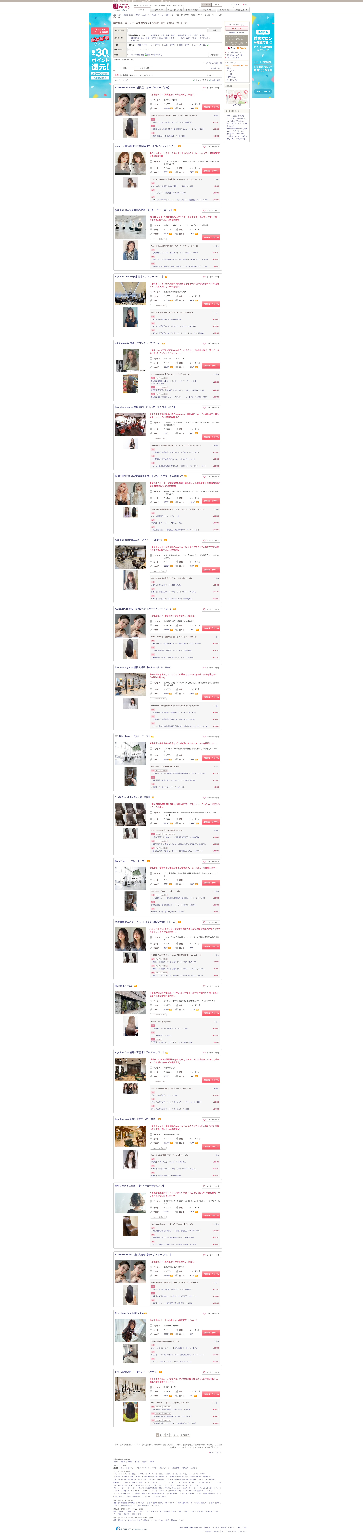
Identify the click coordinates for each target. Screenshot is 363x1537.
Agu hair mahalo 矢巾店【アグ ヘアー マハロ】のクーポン (172, 312)
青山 (135, 1511)
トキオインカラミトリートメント (209, 1488)
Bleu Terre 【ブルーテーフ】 (135, 736)
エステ (154, 1468)
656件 (192, 566)
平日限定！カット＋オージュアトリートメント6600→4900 (171, 1042)
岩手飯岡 (167, 1511)
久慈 (119, 1514)
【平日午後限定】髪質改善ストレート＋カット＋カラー (170, 1409)
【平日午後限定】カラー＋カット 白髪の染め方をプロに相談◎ (173, 1423)
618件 (192, 1143)
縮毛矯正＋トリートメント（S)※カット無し (166, 523)
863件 (166, 1212)
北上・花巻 (163, 38)
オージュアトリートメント (188, 1488)
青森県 (115, 1462)
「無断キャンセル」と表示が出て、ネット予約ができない (237, 137)
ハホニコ (144, 1491)
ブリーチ (170, 1479)
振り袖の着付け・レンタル (175, 1493)
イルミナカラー (171, 1476)
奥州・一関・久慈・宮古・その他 (183, 38)
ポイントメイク (128, 1493)
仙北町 (121, 1511)
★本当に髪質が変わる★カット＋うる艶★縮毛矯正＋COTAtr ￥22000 (175, 1231)
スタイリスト (231, 71)
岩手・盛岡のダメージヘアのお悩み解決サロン (193, 1503)
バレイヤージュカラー (194, 1476)
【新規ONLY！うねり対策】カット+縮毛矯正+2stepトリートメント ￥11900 (177, 129)
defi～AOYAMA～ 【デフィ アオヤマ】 (137, 1372)
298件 (166, 693)
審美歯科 (185, 1468)
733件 (192, 108)
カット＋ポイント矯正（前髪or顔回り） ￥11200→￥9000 (172, 186)
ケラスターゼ (117, 1491)
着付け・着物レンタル (143, 1493)
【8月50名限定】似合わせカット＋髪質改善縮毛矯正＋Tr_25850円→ (175, 837)
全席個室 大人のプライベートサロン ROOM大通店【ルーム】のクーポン (176, 955)
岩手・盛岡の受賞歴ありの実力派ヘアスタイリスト (129, 1503)
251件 (192, 367)
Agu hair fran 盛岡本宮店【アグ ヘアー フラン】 (140, 1052)
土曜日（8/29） (170, 45)
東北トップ (155, 15)
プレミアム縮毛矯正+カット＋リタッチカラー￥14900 (170, 1109)
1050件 (167, 300)
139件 (166, 1396)
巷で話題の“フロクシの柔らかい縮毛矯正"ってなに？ (173, 1320)
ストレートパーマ (210, 1479)
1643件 (167, 630)
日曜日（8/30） (185, 45)
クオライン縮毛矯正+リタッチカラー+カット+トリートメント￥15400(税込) (177, 333)
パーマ (201, 1479)
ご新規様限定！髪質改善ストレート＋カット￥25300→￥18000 (173, 780)
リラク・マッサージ (143, 1468)
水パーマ (135, 1482)
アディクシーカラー (119, 1479)
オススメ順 (144, 68)
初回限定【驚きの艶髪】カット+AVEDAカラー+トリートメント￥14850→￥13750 (179, 397)
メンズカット (126, 1474)
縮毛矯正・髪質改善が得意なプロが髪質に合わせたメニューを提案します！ (183, 743)
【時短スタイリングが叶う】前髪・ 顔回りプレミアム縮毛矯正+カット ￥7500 (179, 266)
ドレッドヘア (139, 1485)
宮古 (133, 1514)
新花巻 (201, 1511)
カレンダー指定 (200, 45)
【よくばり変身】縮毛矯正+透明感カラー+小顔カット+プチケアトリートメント (179, 466)
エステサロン (225, 10)
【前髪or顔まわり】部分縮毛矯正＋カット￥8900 (168, 136)
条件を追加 (214, 55)
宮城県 (130, 1462)
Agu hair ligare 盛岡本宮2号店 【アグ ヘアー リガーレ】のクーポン (175, 246)
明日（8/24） (156, 45)
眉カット (179, 1474)
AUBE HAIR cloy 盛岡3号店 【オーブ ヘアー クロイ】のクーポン (174, 637)
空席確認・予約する (211, 107)
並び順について (216, 68)
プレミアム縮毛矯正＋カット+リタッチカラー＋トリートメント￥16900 (176, 1102)
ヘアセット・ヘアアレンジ (158, 1491)
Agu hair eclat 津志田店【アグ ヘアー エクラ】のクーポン (171, 578)
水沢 (146, 1511)
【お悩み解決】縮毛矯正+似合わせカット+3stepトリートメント (173, 459)
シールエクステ (120, 1485)
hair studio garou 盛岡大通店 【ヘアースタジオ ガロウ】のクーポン (175, 706)
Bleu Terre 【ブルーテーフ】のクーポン (165, 766)
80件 (191, 948)
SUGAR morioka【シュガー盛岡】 (133, 797)
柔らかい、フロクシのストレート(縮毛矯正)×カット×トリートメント (175, 1348)
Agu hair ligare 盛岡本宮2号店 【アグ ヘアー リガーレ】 (144, 210)
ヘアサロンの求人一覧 (213, 63)
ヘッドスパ (168, 1485)
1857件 (167, 1143)
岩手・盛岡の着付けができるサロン (149, 1505)
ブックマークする (213, 88)
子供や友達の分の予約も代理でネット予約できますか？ (237, 130)
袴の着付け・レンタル (159, 1493)
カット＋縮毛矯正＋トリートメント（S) (165, 516)
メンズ (216, 5)
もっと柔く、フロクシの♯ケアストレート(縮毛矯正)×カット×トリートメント (178, 1355)
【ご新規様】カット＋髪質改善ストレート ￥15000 (169, 1028)
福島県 (152, 1462)
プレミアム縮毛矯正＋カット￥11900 (164, 1095)
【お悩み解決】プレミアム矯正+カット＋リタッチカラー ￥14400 (174, 253)
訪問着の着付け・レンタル (211, 1493)
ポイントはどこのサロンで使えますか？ (237, 125)
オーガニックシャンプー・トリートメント (186, 1485)
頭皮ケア (149, 1488)
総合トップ (117, 15)
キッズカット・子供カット (157, 1474)
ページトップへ (216, 1453)
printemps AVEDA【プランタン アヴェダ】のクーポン (171, 374)
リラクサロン (208, 10)
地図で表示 (216, 80)
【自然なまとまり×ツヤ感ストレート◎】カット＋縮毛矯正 (171, 122)
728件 (166, 172)
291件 (166, 433)
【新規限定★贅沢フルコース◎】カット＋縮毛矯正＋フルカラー (173, 1296)
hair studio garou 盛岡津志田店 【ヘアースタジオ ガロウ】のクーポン (176, 445)
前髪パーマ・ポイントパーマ (148, 1482)
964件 (166, 1009)
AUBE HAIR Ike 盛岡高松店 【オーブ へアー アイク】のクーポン (174, 1282)
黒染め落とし (184, 1479)
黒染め (176, 1479)
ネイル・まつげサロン (175, 10)
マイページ (237, 5)
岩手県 (123, 1462)
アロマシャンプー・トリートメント (124, 1488)
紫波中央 (126, 1514)
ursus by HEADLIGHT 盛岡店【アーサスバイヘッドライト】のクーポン (176, 179)
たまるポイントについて (235, 52)
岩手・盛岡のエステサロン (174, 1520)
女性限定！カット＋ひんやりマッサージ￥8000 (167, 787)
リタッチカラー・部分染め (157, 1479)
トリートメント (158, 1485)
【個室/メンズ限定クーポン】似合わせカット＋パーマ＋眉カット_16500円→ (178, 975)
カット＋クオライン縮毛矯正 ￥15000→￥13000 (168, 193)
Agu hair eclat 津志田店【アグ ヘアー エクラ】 (139, 540)
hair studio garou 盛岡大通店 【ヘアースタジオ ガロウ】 (144, 667)
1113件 (166, 823)
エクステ (218, 1482)
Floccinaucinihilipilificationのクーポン (165, 1341)
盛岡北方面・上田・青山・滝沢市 (143, 38)
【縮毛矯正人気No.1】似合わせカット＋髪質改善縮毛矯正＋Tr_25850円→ (177, 851)
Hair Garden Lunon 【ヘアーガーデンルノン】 (140, 1186)
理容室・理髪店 (161, 1496)
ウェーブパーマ (164, 1482)
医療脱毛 (194, 1468)
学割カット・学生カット (139, 1474)
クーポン (229, 74)
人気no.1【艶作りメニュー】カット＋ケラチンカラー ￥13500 (173, 1244)
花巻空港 (209, 1511)
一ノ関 (159, 1511)
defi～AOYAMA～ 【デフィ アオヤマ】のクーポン (170, 1403)
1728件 (167, 502)
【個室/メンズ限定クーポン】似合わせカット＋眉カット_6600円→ (174, 962)
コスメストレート (207, 1482)
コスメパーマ (195, 1482)
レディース (206, 5)
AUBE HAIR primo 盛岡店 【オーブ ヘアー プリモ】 (142, 87)
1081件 (192, 630)
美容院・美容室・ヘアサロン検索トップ (136, 15)
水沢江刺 (193, 1511)
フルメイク (118, 1493)
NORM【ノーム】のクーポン (161, 1021)
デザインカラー (135, 1476)
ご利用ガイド (242, 1531)
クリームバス (174, 1488)
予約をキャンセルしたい (235, 134)
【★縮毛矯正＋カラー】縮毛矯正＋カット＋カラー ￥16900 (172, 657)
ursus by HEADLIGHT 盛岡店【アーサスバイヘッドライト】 (146, 146)
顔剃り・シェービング (190, 1474)
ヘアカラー (203, 1474)
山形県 (144, 1462)
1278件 (167, 1275)
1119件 (192, 1009)
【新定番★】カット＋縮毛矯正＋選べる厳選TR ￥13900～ (172, 1303)
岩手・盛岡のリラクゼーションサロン (151, 1520)
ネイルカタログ (192, 10)
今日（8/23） (142, 45)
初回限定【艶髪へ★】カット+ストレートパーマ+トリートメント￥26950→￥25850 (173, 382)
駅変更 (133, 40)
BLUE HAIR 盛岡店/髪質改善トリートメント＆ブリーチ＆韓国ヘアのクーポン (178, 509)
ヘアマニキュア (142, 1479)
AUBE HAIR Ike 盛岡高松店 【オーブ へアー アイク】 (143, 1254)
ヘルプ (247, 5)
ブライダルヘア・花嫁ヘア (194, 1491)
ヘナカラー (206, 1476)
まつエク (131, 1468)
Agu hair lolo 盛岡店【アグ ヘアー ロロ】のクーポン (169, 1155)
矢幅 (185, 1511)
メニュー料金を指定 (136, 55)
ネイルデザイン (231, 80)
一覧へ (216, 116)
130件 (192, 1076)
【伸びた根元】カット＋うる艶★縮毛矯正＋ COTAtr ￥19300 (172, 1237)
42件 (166, 948)
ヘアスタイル (158, 10)
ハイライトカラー (158, 1476)
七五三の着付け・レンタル (121, 1496)
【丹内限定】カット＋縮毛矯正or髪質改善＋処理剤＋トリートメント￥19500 (178, 773)
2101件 (167, 566)
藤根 (139, 1514)
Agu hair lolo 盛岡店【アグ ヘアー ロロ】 (136, 1119)
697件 (192, 433)
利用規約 (216, 1531)
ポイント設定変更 (232, 57)
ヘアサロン (142, 10)
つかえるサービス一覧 (234, 55)
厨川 (174, 1511)
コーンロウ (129, 1485)
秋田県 (137, 1462)
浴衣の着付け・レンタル (193, 1493)
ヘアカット (117, 1474)
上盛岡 (128, 1511)
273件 (166, 759)
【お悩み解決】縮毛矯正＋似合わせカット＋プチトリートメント (173, 712)
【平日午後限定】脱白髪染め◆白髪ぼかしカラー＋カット (171, 1416)
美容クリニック (241, 10)
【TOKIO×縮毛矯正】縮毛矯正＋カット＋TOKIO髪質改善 (171, 650)
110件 (166, 234)
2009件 (167, 1334)
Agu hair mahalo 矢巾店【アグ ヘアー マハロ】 (139, 276)
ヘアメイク (209, 1491)
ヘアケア (149, 1485)
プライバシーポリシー (229, 1531)
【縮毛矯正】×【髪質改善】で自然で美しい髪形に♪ (172, 94)
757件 (192, 172)
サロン (228, 68)
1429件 (192, 502)
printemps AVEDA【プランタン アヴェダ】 (138, 343)
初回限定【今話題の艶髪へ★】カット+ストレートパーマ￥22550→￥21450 (177, 390)
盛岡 (114, 1511)
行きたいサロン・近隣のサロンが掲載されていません (237, 119)
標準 (124, 68)
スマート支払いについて (235, 116)
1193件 (167, 108)
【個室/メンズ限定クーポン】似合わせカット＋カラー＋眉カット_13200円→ (178, 969)
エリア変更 (204, 38)
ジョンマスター (135, 1491)
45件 (191, 1396)
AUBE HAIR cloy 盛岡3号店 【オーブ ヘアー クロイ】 (143, 609)
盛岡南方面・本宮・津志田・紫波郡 (191, 35)
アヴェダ (126, 1491)
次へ (217, 75)
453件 (192, 693)
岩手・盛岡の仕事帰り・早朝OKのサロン (162, 1503)
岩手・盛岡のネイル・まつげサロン (124, 1520)
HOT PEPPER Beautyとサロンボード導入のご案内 (199, 1528)
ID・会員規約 (207, 1531)
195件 (192, 234)
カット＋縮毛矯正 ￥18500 (161, 1035)
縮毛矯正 (116, 1482)
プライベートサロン (148, 1496)
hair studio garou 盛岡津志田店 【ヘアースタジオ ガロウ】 (145, 407)
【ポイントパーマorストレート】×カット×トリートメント (171, 1362)
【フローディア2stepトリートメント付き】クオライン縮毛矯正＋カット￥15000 (179, 200)
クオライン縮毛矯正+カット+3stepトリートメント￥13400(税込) (173, 326)
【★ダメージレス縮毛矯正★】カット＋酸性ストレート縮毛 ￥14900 (176, 643)
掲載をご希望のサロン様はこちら (234, 1528)
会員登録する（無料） (237, 33)
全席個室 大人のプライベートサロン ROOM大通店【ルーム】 (146, 922)
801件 (192, 300)
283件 (192, 759)
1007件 (167, 1076)
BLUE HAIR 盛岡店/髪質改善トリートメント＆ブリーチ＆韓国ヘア (149, 476)
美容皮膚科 (176, 1468)
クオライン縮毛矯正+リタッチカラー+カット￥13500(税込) (171, 599)
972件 (192, 1275)
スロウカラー (132, 1479)
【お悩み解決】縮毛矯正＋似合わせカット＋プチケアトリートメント (175, 452)
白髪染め (193, 1479)
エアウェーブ (186, 1482)
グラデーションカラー (122, 1476)
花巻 (152, 1511)
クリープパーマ (175, 1482)
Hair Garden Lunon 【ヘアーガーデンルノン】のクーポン (172, 1224)
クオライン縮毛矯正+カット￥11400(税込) (166, 319)
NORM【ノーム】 (124, 986)
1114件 (166, 367)
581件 (192, 1212)
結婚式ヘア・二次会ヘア (176, 1491)
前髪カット (170, 1474)
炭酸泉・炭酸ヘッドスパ (161, 1488)
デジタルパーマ (125, 1482)
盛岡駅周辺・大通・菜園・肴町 (163, 35)
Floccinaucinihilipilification (129, 1313)
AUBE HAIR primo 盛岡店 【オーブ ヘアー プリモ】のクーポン (174, 115)
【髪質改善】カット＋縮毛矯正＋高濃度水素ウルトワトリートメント (175, 530)
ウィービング (181, 1476)
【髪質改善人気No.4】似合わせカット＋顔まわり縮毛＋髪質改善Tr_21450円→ (178, 844)
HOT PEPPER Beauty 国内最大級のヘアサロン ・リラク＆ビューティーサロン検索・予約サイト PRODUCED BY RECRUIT (121, 7)
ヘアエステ (141, 1488)
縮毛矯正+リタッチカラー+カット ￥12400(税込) (168, 1162)
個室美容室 (136, 1496)
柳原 (180, 1511)
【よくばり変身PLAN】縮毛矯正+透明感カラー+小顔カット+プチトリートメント (179, 726)
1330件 (192, 823)
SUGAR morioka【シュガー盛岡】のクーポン (167, 830)
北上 (141, 1511)
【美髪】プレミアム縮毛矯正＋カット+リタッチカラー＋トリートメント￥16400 (179, 259)
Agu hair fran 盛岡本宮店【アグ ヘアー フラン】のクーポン (172, 1088)
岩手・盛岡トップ (167, 15)
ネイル (123, 1468)
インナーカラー (147, 1476)
